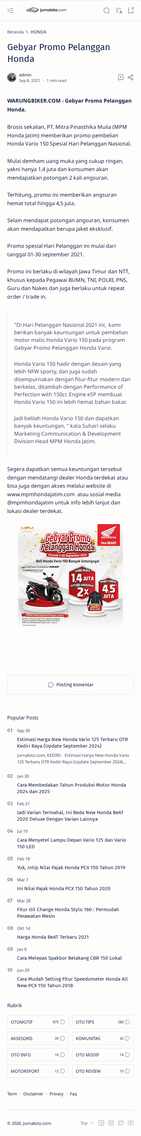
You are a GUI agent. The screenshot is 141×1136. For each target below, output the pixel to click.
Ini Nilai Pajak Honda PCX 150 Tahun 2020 (64, 888)
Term (12, 1094)
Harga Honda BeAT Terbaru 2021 (53, 937)
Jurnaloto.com (37, 1123)
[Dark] (118, 10)
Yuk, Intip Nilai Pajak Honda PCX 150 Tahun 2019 (71, 868)
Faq (73, 1094)
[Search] (106, 10)
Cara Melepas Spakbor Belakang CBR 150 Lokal (69, 958)
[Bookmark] (130, 10)
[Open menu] (10, 10)
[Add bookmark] (120, 77)
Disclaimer (33, 1094)
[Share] (130, 77)
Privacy (57, 1094)
